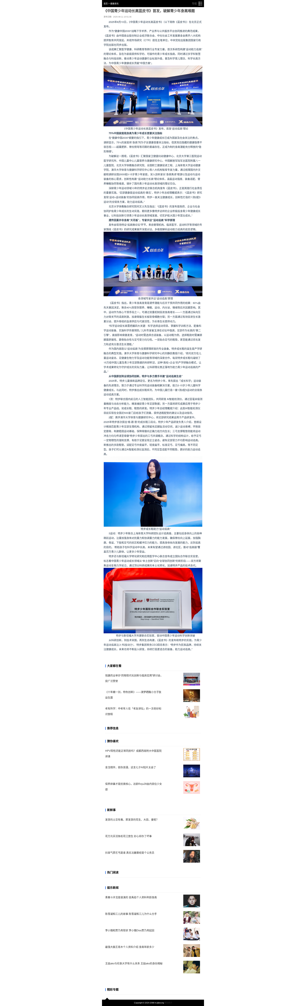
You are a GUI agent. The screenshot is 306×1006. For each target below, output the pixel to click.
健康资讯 (114, 3)
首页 (106, 3)
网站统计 (168, 1003)
